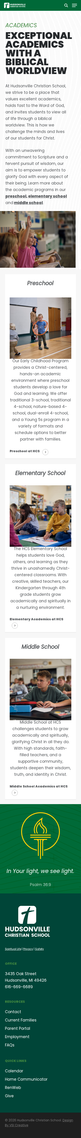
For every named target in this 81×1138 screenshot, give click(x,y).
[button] (74, 5)
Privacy (28, 949)
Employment (17, 1036)
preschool (15, 196)
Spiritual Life (13, 949)
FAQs (9, 1045)
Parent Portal (17, 1028)
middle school (28, 202)
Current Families (20, 1020)
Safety (39, 949)
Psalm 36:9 (40, 884)
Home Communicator (26, 1079)
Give (9, 1096)
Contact (13, 1011)
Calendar (14, 1071)
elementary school (47, 196)
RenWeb (13, 1087)
